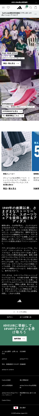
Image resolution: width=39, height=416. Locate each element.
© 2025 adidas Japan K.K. (19, 413)
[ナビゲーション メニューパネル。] (3, 7)
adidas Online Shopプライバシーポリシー (10, 394)
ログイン (10, 317)
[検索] (30, 7)
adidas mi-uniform (8, 369)
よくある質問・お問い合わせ (10, 352)
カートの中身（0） (26, 317)
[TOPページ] (19, 8)
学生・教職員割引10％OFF (10, 364)
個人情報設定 (24, 380)
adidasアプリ (24, 359)
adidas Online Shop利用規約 (28, 386)
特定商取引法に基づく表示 (28, 394)
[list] (19, 161)
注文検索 (23, 351)
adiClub (4, 359)
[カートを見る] (35, 7)
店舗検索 (23, 364)
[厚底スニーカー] (16, 161)
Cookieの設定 (6, 380)
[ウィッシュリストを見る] (8, 7)
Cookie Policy (6, 400)
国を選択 (23, 407)
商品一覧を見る (9, 189)
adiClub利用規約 (7, 385)
